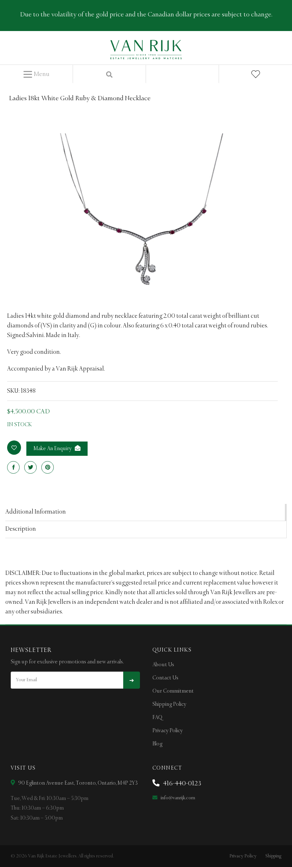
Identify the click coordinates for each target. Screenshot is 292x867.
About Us (163, 665)
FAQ (157, 717)
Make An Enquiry (53, 449)
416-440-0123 (181, 783)
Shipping (273, 856)
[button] (36, 74)
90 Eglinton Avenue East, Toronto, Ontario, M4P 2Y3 (77, 783)
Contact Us (165, 678)
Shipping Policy (169, 704)
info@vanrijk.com (177, 798)
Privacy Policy (167, 731)
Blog (157, 744)
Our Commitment (173, 691)
